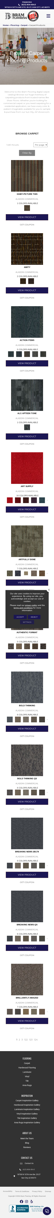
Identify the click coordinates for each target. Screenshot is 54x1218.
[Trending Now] (17, 865)
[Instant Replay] (34, 865)
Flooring (15, 25)
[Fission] (34, 719)
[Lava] (26, 719)
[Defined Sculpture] (19, 646)
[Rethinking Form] (35, 646)
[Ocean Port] (19, 354)
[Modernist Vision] (26, 573)
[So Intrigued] (27, 979)
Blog (27, 1143)
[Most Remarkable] (17, 573)
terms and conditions (23, 608)
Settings (27, 622)
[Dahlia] (17, 500)
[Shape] (27, 687)
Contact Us (29, 1163)
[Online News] (27, 833)
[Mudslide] (27, 176)
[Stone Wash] (42, 500)
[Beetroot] (26, 500)
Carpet (24, 25)
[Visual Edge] (11, 646)
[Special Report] (26, 865)
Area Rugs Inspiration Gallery (27, 1122)
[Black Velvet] (31, 281)
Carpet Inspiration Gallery (27, 1100)
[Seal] (42, 719)
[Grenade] (17, 719)
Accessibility (7, 1191)
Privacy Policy (37, 1191)
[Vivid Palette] (42, 573)
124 (36, 1039)
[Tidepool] (27, 322)
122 (26, 1039)
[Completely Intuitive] (26, 1011)
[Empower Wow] (34, 1011)
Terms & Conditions (22, 1191)
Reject (34, 617)
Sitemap (48, 1191)
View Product (27, 217)
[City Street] (43, 354)
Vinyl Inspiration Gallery (27, 1114)
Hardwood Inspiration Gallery (27, 1105)
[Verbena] (34, 500)
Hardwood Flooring (27, 1067)
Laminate (27, 1072)
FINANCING (27, 2)
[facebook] (21, 1201)
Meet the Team (27, 1138)
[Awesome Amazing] (34, 573)
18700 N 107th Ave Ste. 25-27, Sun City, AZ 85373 (27, 7)
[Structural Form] (43, 646)
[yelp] (32, 1201)
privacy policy (31, 605)
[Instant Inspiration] (42, 1011)
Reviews (27, 1147)
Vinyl (27, 1076)
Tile (27, 1081)
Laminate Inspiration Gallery (27, 1109)
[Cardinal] (27, 468)
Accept (20, 617)
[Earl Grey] (35, 354)
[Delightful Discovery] (27, 541)
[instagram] (26, 1201)
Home (6, 25)
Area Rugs (27, 1085)
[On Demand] (42, 865)
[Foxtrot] (27, 395)
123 (31, 1039)
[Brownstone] (27, 354)
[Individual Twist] (27, 646)
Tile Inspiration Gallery (27, 1118)
